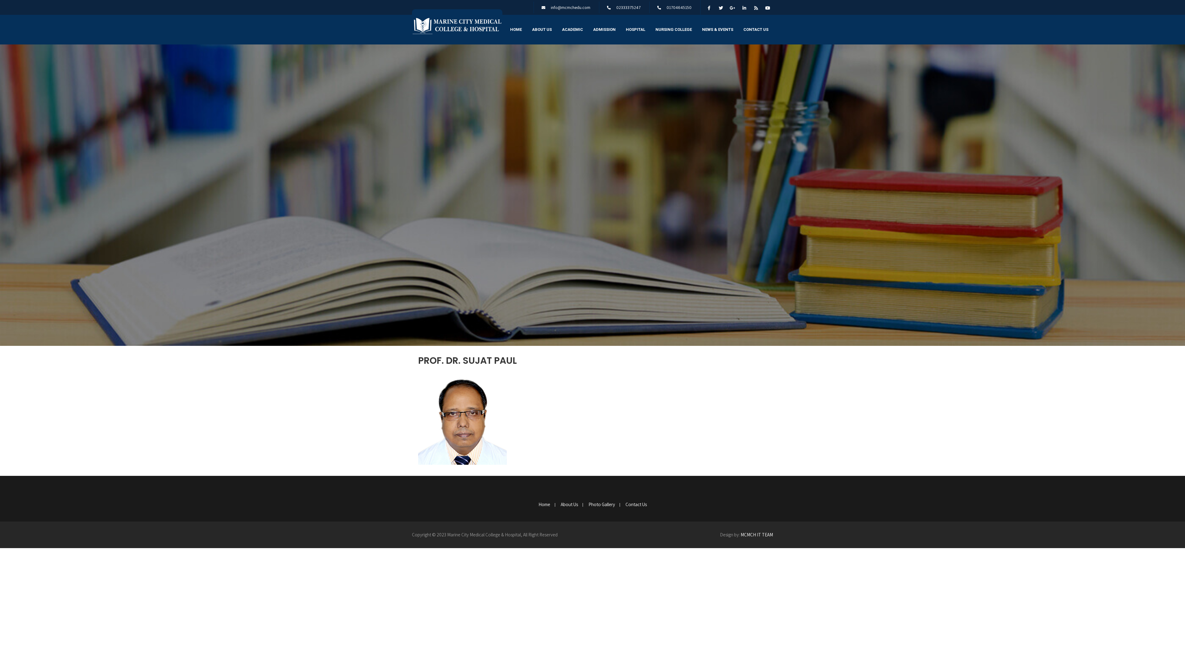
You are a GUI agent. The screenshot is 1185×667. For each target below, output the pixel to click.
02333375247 (628, 7)
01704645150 (679, 7)
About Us (542, 29)
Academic (572, 29)
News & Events (717, 29)
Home (516, 29)
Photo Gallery (601, 505)
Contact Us (755, 29)
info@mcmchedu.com (570, 7)
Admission (604, 29)
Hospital (635, 29)
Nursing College (673, 29)
